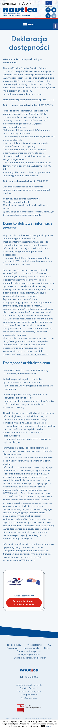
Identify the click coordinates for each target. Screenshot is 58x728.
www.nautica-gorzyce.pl (15, 77)
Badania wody (31, 648)
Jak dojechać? (14, 644)
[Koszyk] (53, 10)
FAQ (49, 644)
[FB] (48, 10)
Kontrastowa (9, 3)
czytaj (48, 726)
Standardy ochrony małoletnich (30, 657)
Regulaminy (13, 648)
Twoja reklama (34, 644)
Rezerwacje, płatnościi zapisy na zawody (24, 603)
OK (43, 726)
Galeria (47, 648)
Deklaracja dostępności (29, 651)
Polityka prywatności (29, 654)
